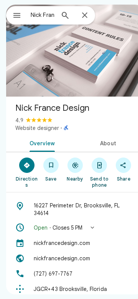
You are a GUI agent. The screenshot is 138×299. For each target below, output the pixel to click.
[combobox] (42, 15)
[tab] (41, 142)
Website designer (37, 128)
